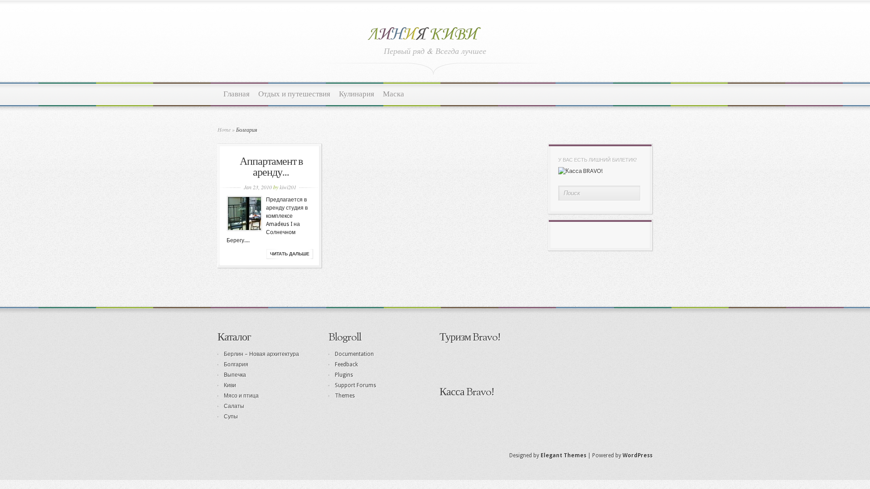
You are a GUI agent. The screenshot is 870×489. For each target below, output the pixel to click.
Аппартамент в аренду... (271, 167)
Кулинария (356, 94)
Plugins (344, 375)
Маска (393, 94)
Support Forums (355, 385)
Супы (231, 416)
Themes (345, 396)
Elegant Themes (563, 455)
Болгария (236, 364)
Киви (230, 385)
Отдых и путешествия (294, 94)
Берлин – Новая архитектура (261, 354)
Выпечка (235, 375)
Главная (236, 94)
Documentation (354, 354)
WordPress (637, 455)
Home (224, 129)
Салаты (234, 406)
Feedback (346, 364)
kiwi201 (288, 187)
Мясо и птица (241, 396)
